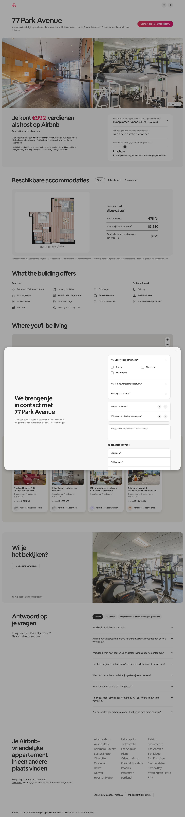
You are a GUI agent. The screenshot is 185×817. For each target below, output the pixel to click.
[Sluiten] (177, 351)
